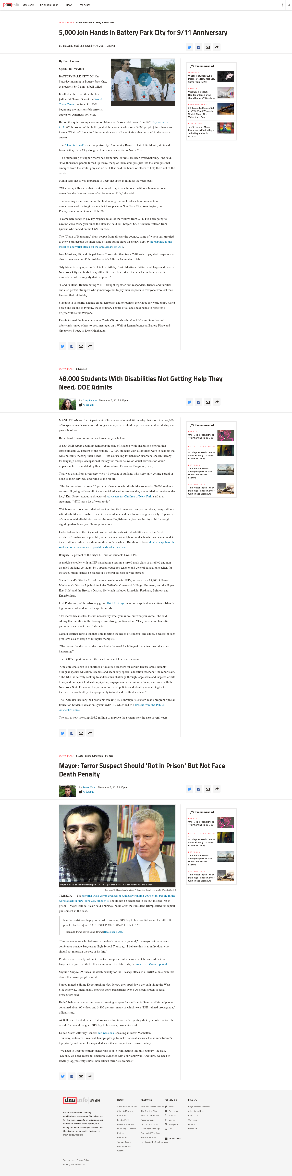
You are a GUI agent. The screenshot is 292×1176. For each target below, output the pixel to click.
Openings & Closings (150, 1128)
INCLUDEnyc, (116, 603)
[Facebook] (166, 1111)
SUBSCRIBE (175, 1138)
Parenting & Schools (126, 1128)
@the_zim (88, 404)
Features (85, 5)
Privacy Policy (83, 1160)
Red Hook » (194, 465)
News (69, 5)
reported (151, 964)
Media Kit (192, 1128)
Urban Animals (124, 1146)
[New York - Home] (11, 5)
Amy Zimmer (90, 400)
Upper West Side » (197, 104)
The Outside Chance (150, 1111)
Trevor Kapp (89, 787)
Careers (191, 1124)
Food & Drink (123, 1119)
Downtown (66, 22)
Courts (79, 755)
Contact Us (193, 1115)
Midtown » (193, 72)
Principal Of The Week (151, 1133)
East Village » (196, 123)
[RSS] (166, 1128)
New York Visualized (150, 1115)
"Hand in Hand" (74, 145)
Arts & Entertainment (127, 1106)
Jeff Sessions (105, 1033)
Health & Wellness (125, 1124)
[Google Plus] (166, 1119)
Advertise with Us (196, 1111)
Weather (121, 1150)
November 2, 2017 (113, 932)
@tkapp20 (88, 791)
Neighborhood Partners (199, 1106)
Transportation (124, 1141)
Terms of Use (69, 1160)
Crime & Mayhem (85, 22)
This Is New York (148, 1137)
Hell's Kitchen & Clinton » (201, 447)
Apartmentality (148, 1119)
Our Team (192, 1119)
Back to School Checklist (152, 1106)
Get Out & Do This (149, 1124)
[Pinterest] (165, 1115)
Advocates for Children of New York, (129, 496)
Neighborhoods (49, 5)
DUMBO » (192, 431)
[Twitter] (166, 1106)
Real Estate (122, 1137)
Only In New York (105, 22)
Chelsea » (193, 88)
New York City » (196, 484)
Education (81, 368)
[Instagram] (166, 1124)
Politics (109, 755)
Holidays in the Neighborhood (154, 1141)
